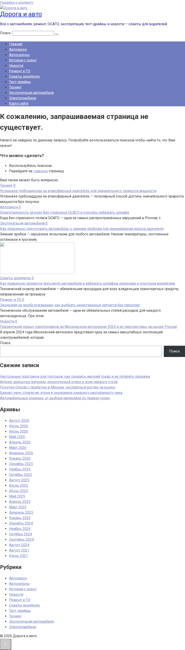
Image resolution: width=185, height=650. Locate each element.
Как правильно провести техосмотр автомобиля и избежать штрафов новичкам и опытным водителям (87, 283)
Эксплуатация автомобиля (31, 93)
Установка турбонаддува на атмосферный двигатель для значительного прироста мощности (78, 191)
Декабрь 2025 (21, 464)
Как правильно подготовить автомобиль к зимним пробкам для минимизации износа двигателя (82, 229)
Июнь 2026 (18, 431)
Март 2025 (17, 507)
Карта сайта (18, 103)
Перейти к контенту (16, 2)
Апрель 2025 (19, 502)
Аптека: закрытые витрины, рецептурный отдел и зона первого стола (59, 382)
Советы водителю (24, 76)
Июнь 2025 (18, 491)
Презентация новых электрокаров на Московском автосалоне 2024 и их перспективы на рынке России (88, 327)
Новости (16, 66)
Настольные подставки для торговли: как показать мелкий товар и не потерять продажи (75, 376)
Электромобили (22, 98)
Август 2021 (19, 550)
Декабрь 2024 (21, 523)
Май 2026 (17, 437)
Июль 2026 (18, 426)
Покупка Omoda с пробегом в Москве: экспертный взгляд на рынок (57, 387)
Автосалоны (19, 55)
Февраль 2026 (21, 453)
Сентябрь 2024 (21, 539)
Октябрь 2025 (20, 475)
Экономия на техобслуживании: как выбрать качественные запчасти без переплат (70, 305)
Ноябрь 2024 (19, 529)
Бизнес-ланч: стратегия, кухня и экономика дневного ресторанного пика (61, 393)
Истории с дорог (23, 60)
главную (40, 171)
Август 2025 (19, 480)
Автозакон (18, 49)
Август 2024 (19, 545)
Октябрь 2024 (20, 534)
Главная (15, 44)
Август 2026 (19, 420)
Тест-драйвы (20, 82)
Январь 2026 (19, 458)
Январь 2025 (19, 518)
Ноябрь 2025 (19, 469)
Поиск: (6, 33)
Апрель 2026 (19, 442)
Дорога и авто (21, 14)
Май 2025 (17, 496)
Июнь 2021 (18, 556)
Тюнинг (15, 87)
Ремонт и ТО (19, 71)
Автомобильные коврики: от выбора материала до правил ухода (55, 398)
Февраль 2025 (21, 512)
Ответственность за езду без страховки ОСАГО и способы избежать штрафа (64, 212)
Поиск (5, 343)
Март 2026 (17, 447)
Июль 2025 (18, 485)
